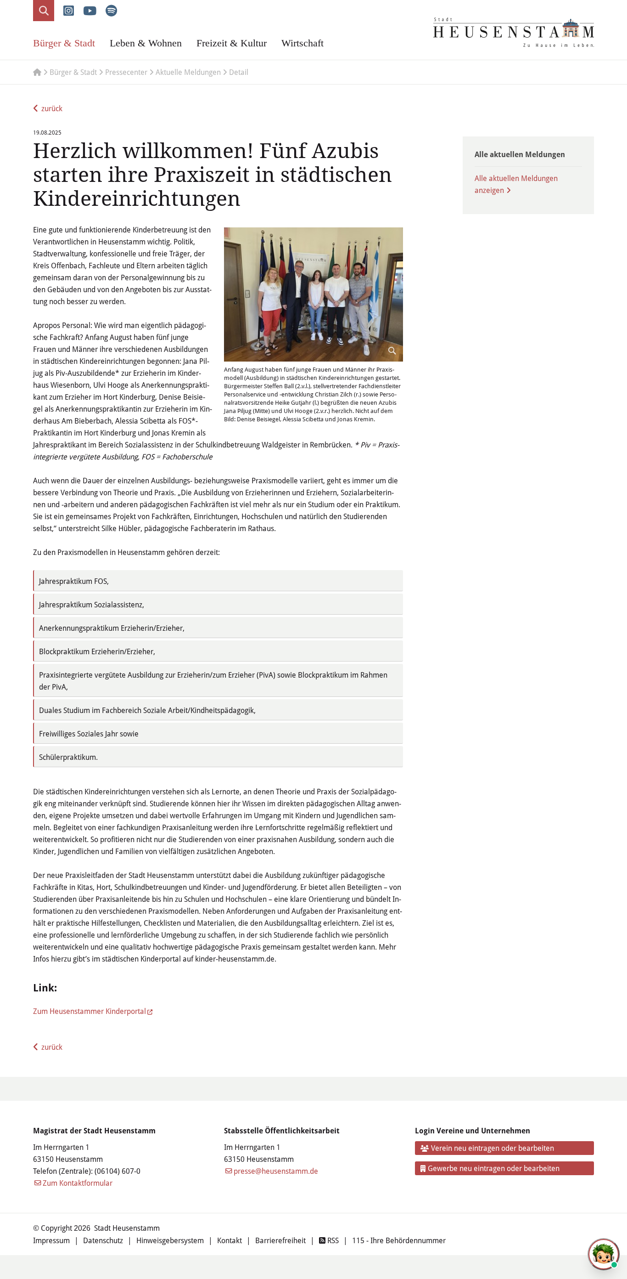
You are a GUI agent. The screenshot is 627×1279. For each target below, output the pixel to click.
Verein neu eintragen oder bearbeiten (492, 1148)
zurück (51, 108)
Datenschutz (103, 1240)
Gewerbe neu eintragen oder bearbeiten (494, 1168)
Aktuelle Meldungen (188, 72)
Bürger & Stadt (64, 43)
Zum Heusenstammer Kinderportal (89, 1011)
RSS (332, 1240)
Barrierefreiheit (280, 1240)
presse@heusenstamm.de (276, 1171)
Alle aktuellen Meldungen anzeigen (516, 184)
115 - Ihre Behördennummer (399, 1240)
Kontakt (229, 1240)
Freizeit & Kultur (231, 43)
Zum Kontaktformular (77, 1183)
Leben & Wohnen (146, 43)
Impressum (51, 1240)
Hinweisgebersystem (170, 1240)
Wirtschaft (302, 43)
